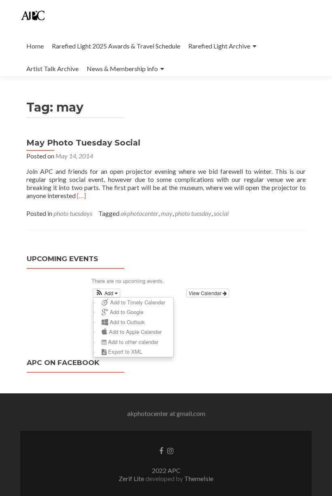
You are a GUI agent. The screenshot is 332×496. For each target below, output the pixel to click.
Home (35, 46)
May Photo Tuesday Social (83, 143)
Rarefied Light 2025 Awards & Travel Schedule (116, 46)
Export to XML (124, 351)
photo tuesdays (72, 213)
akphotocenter (139, 213)
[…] (81, 195)
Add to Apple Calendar (134, 332)
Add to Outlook (126, 322)
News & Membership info (122, 68)
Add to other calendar (132, 342)
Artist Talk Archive (52, 68)
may (166, 213)
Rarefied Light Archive (219, 46)
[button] (106, 293)
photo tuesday (193, 213)
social (221, 213)
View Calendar (206, 292)
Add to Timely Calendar (137, 302)
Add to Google (125, 312)
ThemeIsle (198, 478)
